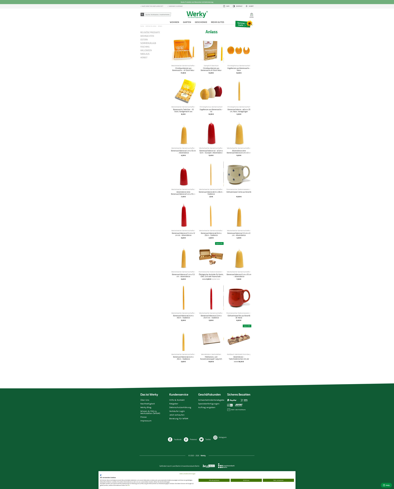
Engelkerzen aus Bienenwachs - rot (211, 110)
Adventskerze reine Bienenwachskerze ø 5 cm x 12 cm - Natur (239, 153)
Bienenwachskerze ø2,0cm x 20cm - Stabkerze (211, 234)
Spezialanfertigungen (208, 403)
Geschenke (201, 22)
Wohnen (174, 22)
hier (129, 485)
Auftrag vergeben (206, 407)
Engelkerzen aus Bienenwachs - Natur (238, 69)
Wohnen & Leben (151, 26)
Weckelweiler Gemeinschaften (183, 66)
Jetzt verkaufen (176, 415)
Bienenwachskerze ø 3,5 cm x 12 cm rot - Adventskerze (183, 234)
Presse (143, 417)
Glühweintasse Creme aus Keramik (238, 192)
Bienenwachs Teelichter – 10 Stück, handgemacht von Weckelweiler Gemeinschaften (183, 111)
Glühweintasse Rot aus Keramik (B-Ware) (239, 317)
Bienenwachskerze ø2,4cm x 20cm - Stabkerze (183, 358)
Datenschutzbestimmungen (187, 473)
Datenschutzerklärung (180, 407)
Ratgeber (173, 403)
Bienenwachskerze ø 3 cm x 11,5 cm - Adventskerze (183, 275)
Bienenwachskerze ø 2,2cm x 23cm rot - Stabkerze (211, 317)
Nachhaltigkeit (147, 403)
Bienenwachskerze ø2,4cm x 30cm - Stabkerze (183, 317)
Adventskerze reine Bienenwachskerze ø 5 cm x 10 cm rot (183, 194)
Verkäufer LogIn (177, 411)
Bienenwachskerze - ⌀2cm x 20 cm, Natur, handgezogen (239, 110)
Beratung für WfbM (178, 418)
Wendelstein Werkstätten (211, 354)
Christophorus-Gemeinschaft (238, 66)
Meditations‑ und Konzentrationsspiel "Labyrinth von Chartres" (211, 359)
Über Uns (144, 400)
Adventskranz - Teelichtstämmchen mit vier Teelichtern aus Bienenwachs (238, 359)
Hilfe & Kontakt (177, 400)
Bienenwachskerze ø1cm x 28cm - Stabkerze (211, 193)
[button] (174, 440)
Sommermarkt (244, 30)
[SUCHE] (142, 14)
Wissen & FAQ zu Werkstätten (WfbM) (150, 412)
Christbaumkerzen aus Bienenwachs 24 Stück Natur (211, 69)
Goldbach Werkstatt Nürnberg (239, 354)
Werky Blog (145, 407)
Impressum (145, 420)
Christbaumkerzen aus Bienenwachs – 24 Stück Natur (183, 69)
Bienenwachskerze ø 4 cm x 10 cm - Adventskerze (183, 152)
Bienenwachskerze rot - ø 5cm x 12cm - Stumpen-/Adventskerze (211, 152)
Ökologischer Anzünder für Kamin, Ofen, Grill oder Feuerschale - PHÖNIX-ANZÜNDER (211, 276)
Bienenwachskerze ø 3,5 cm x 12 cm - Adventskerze (238, 234)
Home (142, 26)
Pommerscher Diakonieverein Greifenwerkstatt (244, 189)
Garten (187, 22)
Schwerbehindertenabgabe (211, 400)
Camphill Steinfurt (211, 66)
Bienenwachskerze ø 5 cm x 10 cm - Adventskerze (239, 275)
